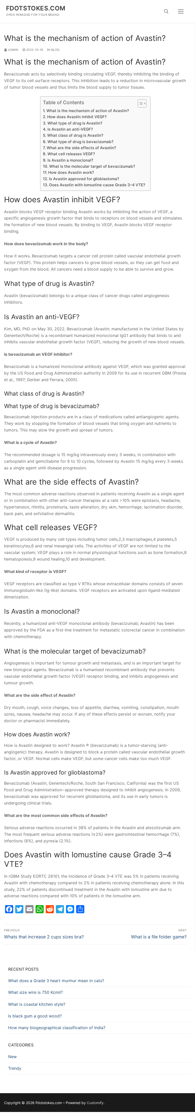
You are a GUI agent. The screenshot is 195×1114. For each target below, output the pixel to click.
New (12, 1056)
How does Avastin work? (71, 172)
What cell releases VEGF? (71, 153)
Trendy (14, 1068)
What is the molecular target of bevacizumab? (92, 166)
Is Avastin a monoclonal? (70, 160)
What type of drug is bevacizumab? (80, 141)
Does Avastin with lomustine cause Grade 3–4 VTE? (97, 184)
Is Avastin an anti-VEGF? (70, 129)
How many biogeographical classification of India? (56, 1027)
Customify (95, 1103)
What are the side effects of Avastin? (81, 147)
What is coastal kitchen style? (36, 1004)
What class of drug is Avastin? (75, 135)
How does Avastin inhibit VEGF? (76, 116)
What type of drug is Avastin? (74, 123)
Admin (13, 50)
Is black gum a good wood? (35, 1015)
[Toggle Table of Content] (139, 103)
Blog (55, 50)
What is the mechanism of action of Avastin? (87, 110)
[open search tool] (166, 11)
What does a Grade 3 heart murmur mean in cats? (56, 980)
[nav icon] (181, 11)
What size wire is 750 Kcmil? (35, 992)
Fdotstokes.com (36, 8)
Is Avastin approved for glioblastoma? (84, 178)
